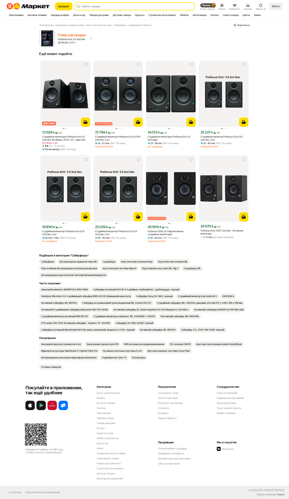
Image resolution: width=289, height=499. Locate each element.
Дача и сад (102, 443)
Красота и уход (105, 433)
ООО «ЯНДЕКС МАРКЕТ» (271, 490)
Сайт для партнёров (169, 463)
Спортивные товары (108, 458)
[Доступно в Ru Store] (63, 409)
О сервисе (163, 408)
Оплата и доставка (168, 398)
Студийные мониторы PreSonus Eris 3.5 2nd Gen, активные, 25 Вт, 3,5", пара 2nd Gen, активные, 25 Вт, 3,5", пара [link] (63, 138)
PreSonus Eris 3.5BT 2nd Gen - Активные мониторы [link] (222, 232)
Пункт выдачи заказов (229, 408)
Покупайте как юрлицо (170, 403)
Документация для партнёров (174, 458)
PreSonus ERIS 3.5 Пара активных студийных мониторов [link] (165, 233)
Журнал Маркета (167, 418)
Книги (100, 448)
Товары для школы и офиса (111, 453)
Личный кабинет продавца (172, 448)
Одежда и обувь (105, 418)
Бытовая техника (106, 403)
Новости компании (227, 393)
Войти (276, 6)
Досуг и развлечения (108, 393)
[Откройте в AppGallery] (52, 409)
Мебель (101, 398)
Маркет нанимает (226, 413)
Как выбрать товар (168, 393)
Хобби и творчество (108, 438)
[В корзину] (85, 122)
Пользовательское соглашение (43, 492)
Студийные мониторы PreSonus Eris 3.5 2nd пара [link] (169, 138)
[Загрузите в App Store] (30, 409)
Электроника (104, 413)
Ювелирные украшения (110, 478)
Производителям (226, 403)
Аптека (101, 428)
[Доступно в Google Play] (41, 409)
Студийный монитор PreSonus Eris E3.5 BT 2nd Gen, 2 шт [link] (118, 138)
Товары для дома (106, 423)
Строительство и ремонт (110, 468)
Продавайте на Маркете (171, 453)
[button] (240, 449)
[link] (47, 261)
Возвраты (163, 413)
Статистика (15, 492)
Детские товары (106, 473)
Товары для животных (109, 463)
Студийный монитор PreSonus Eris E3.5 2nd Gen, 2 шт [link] (222, 138)
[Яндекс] (281, 494)
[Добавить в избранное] (86, 65)
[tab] (16, 15)
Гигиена (101, 408)
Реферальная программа (230, 398)
